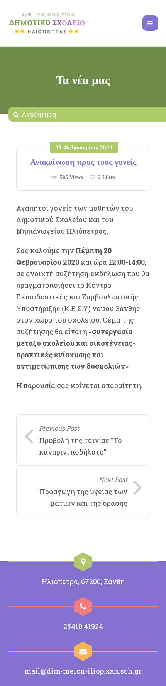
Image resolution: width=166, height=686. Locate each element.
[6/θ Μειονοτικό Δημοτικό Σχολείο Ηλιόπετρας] (47, 23)
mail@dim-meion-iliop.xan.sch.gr (83, 671)
